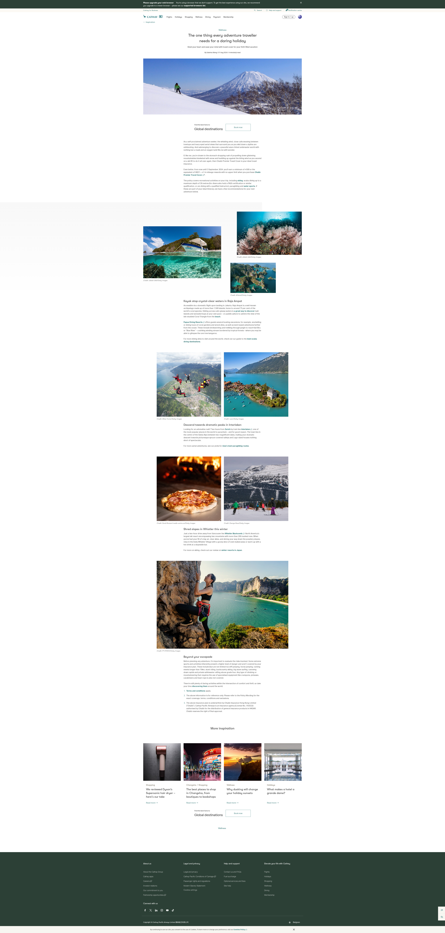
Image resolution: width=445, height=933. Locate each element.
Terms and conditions (195, 691)
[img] (301, 2)
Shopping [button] (189, 17)
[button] (294, 929)
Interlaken (245, 429)
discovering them (199, 686)
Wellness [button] (198, 17)
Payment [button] (217, 17)
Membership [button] (228, 17)
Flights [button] (169, 17)
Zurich (227, 429)
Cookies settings (190, 890)
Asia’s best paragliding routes (235, 446)
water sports (249, 186)
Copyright (146, 922)
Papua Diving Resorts (193, 322)
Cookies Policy (239, 929)
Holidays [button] (178, 17)
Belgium (296, 922)
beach (217, 316)
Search (259, 10)
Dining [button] (208, 17)
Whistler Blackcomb (234, 533)
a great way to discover (244, 311)
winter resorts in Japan (231, 550)
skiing (240, 180)
